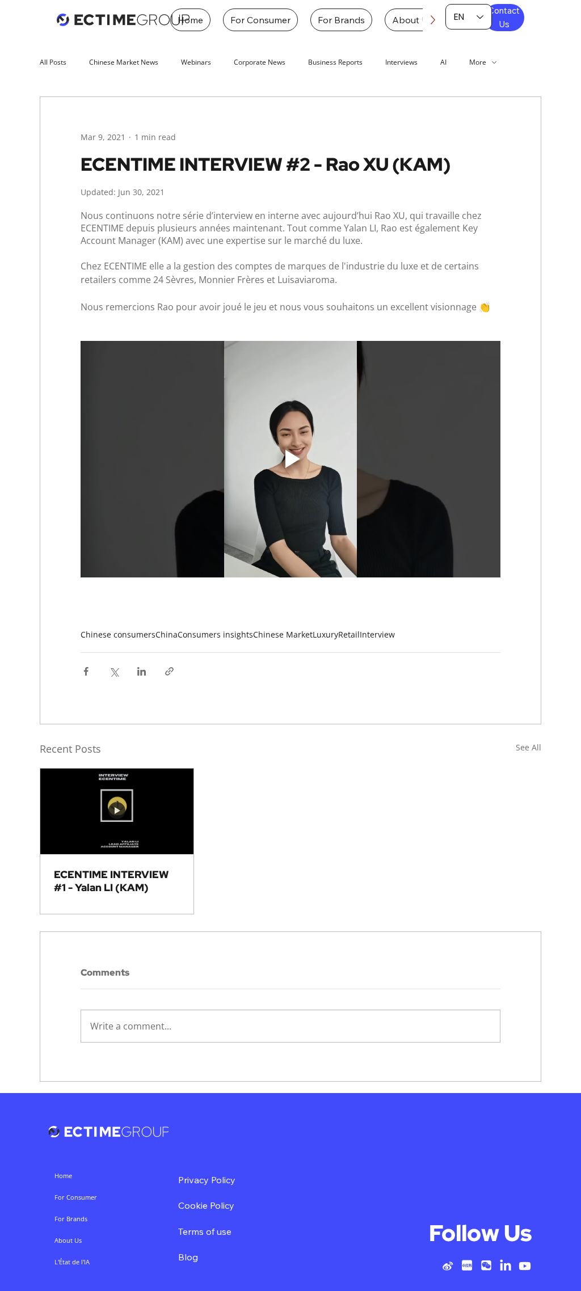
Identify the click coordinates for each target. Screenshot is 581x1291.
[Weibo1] (447, 1266)
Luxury (325, 634)
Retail (349, 634)
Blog (188, 1257)
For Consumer (75, 1197)
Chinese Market (283, 634)
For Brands (70, 1218)
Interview (377, 634)
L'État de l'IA (72, 1262)
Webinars (196, 62)
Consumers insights (215, 634)
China (166, 634)
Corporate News (259, 62)
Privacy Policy (206, 1179)
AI (443, 62)
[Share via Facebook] (86, 671)
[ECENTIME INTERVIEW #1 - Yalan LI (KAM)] (116, 812)
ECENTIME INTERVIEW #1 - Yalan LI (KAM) (111, 881)
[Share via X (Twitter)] (113, 671)
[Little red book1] (467, 1266)
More (477, 62)
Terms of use (204, 1231)
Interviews (401, 62)
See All (528, 747)
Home (63, 1175)
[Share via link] (169, 671)
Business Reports (335, 62)
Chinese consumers (118, 634)
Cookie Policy (206, 1205)
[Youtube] (525, 1266)
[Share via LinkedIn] (141, 671)
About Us (68, 1240)
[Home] (123, 20)
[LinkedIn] (505, 1266)
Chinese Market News (123, 62)
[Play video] (290, 459)
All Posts (53, 62)
